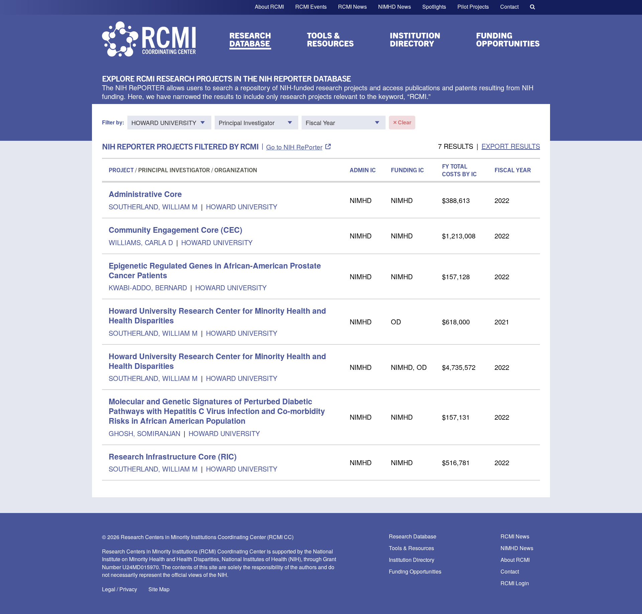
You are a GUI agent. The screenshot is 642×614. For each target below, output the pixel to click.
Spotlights (434, 6)
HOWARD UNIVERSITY (241, 206)
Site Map (159, 589)
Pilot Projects (473, 6)
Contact (509, 6)
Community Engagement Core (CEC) (175, 229)
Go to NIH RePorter (294, 146)
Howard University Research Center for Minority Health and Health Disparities (217, 315)
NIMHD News (394, 6)
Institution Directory (415, 39)
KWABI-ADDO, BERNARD (149, 287)
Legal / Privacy (119, 589)
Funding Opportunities (508, 39)
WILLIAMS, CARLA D (141, 242)
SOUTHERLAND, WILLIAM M (153, 206)
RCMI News (352, 6)
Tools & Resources (330, 39)
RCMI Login (515, 583)
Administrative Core (145, 193)
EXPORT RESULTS (510, 146)
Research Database (250, 39)
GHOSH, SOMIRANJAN (145, 433)
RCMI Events (311, 6)
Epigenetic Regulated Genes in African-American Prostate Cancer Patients (215, 270)
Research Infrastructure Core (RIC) (173, 456)
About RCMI (269, 6)
